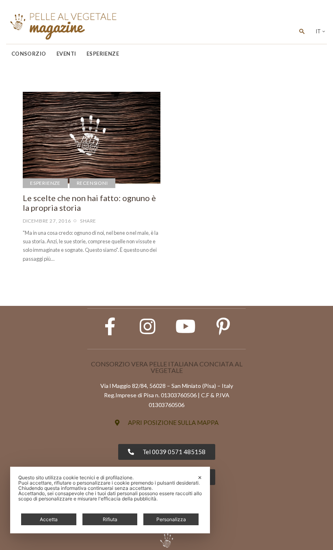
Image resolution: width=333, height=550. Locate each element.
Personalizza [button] (171, 519)
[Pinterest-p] (223, 326)
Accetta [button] (49, 519)
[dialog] (110, 500)
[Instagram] (148, 326)
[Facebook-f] (110, 326)
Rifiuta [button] (110, 519)
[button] (166, 423)
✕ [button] (200, 477)
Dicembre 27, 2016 (47, 221)
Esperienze (45, 183)
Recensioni (92, 183)
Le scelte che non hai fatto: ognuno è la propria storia (89, 202)
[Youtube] (185, 326)
